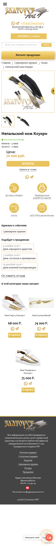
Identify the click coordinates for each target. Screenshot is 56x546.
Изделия (28, 460)
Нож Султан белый (41, 315)
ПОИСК (46, 45)
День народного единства (17, 249)
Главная (5, 63)
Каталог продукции (28, 55)
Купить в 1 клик (28, 169)
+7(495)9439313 (32, 23)
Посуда (28, 468)
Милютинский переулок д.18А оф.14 (27, 27)
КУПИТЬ (28, 164)
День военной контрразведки (19, 267)
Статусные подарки (28, 456)
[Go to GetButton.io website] (49, 543)
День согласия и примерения (19, 258)
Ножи (44, 63)
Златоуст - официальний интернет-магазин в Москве (26, 425)
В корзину (15, 335)
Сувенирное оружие (26, 63)
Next (53, 91)
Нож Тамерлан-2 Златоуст (28, 371)
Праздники (28, 472)
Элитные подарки (28, 452)
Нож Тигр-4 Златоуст (15, 315)
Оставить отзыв (13, 276)
